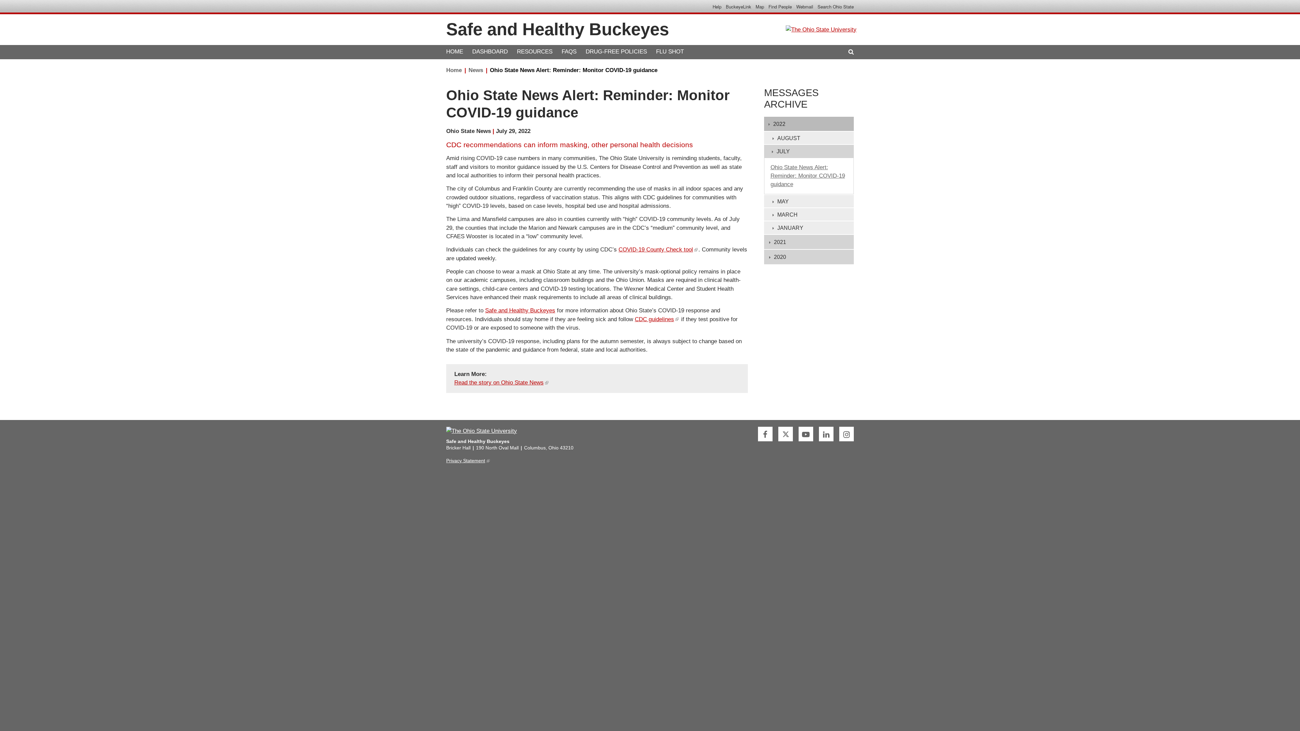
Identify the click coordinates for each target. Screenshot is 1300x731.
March (787, 215)
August (788, 138)
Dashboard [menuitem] (490, 52)
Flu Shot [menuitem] (670, 52)
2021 (780, 242)
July (783, 151)
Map (760, 6)
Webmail (804, 6)
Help (717, 6)
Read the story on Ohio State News (500, 382)
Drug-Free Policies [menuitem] (616, 52)
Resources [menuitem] (534, 52)
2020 (780, 257)
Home (454, 70)
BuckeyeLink (738, 6)
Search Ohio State (836, 6)
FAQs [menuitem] (569, 52)
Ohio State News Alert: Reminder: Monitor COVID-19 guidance (573, 70)
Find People (780, 6)
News (476, 70)
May (783, 201)
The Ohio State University (461, 6)
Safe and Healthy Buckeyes (520, 310)
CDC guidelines (656, 319)
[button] (851, 52)
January (790, 228)
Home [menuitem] (454, 52)
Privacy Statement (467, 460)
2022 (779, 124)
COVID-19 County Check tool (658, 249)
